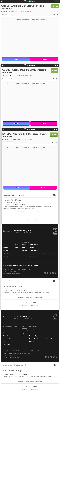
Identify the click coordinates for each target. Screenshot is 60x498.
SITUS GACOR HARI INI (16, 204)
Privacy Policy (34, 250)
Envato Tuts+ (26, 265)
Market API (6, 250)
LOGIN (16, 59)
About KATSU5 (34, 244)
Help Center (18, 244)
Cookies (5, 256)
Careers (32, 247)
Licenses (5, 247)
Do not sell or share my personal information (42, 253)
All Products (34, 265)
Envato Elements (7, 265)
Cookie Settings (7, 259)
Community (25, 244)
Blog (23, 247)
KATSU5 (5, 11)
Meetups (24, 250)
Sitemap (32, 256)
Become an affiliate (8, 253)
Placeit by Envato (17, 265)
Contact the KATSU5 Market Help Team (30, 219)
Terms (5, 244)
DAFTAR (44, 59)
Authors (17, 247)
